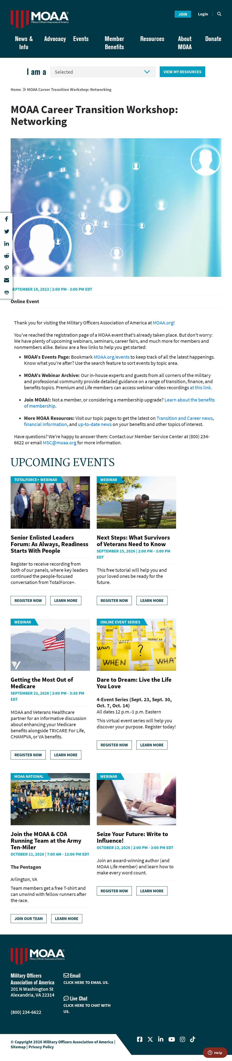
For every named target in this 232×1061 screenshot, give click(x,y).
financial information (45, 424)
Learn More (65, 600)
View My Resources (182, 71)
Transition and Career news (185, 418)
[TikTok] (192, 1039)
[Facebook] (139, 1039)
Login (203, 14)
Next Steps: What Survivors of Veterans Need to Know (133, 540)
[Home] (40, 19)
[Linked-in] (161, 1039)
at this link (200, 387)
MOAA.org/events (112, 357)
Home (16, 89)
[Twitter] (150, 1039)
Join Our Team (28, 918)
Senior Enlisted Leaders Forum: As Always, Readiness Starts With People (49, 543)
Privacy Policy (41, 1046)
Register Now (28, 600)
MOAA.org (163, 322)
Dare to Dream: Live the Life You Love (134, 683)
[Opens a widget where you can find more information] (215, 1053)
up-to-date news (95, 424)
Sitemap (18, 1046)
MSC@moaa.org (59, 442)
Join (183, 14)
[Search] (219, 14)
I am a (36, 71)
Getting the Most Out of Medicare (42, 683)
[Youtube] (171, 1039)
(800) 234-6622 (26, 1012)
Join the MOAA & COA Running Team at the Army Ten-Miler (46, 840)
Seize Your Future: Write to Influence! (132, 837)
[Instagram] (182, 1039)
